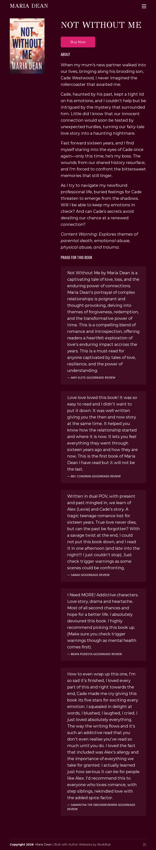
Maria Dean (29, 5)
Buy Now (78, 42)
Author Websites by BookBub (89, 844)
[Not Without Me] (27, 46)
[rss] (144, 844)
